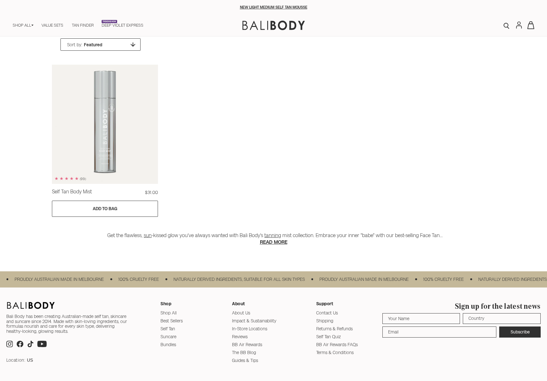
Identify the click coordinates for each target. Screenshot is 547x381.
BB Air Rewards (247, 344)
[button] (23, 25)
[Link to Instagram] (9, 345)
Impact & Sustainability (254, 320)
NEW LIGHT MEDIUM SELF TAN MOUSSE (273, 7)
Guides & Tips (245, 360)
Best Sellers (171, 320)
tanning (272, 235)
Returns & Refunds (334, 328)
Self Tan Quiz (328, 336)
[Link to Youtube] (42, 345)
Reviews (240, 336)
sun (148, 235)
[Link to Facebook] (19, 345)
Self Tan (167, 328)
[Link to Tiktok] (30, 345)
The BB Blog (244, 352)
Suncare (168, 336)
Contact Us (327, 312)
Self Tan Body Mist (72, 191)
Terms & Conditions (335, 352)
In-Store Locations (249, 328)
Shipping (324, 320)
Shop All (168, 312)
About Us (241, 312)
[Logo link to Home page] (273, 25)
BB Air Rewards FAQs (337, 344)
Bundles (168, 344)
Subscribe (520, 331)
